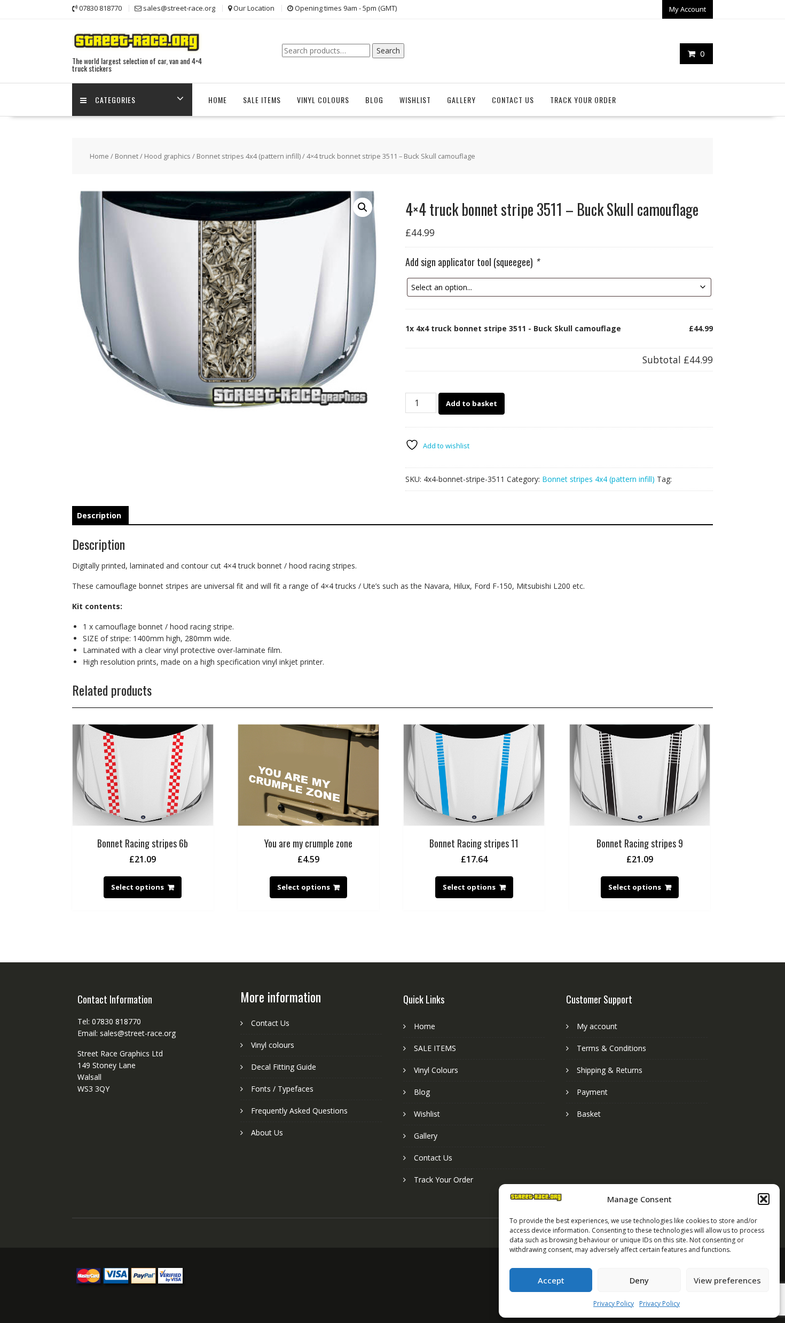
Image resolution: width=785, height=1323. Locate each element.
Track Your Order (583, 99)
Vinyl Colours (323, 99)
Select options (137, 887)
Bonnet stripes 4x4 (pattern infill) (249, 156)
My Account (687, 9)
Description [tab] (99, 515)
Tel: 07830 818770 (109, 1021)
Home (217, 99)
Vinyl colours (272, 1045)
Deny (639, 1280)
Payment (592, 1092)
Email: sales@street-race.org (126, 1033)
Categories (115, 99)
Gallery (461, 99)
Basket (589, 1114)
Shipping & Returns (609, 1070)
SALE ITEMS (262, 99)
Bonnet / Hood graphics (153, 156)
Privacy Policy (613, 1303)
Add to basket (471, 403)
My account (597, 1026)
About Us (267, 1132)
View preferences (727, 1280)
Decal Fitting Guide (283, 1067)
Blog (374, 99)
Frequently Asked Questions (299, 1111)
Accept (551, 1280)
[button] (763, 1199)
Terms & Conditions (611, 1048)
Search (388, 50)
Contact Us (513, 99)
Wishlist (415, 99)
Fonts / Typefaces (282, 1089)
